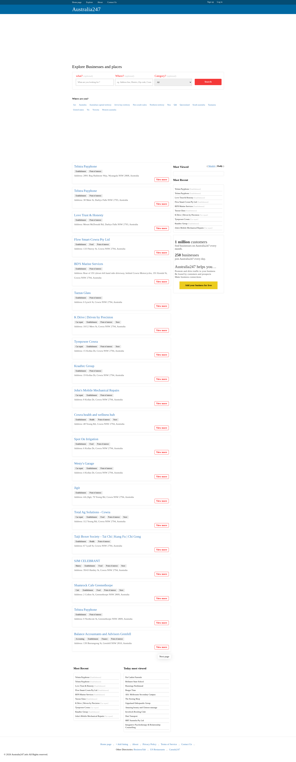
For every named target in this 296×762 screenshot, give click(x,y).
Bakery (78, 566)
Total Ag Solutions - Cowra (92, 512)
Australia (82, 105)
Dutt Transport (131, 716)
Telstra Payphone (85, 166)
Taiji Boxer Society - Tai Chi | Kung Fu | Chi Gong (107, 536)
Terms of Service (169, 744)
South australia (199, 105)
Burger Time (130, 690)
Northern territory (157, 105)
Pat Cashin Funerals (133, 677)
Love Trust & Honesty (88, 215)
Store (118, 322)
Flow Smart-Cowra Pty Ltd (92, 239)
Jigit (77, 488)
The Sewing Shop (132, 699)
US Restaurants (157, 749)
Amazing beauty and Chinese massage (141, 707)
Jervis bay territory (122, 105)
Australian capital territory (100, 105)
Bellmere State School (134, 681)
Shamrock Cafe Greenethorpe (93, 585)
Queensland (185, 105)
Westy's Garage (84, 463)
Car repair (79, 322)
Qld (175, 105)
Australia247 (86, 9)
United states (78, 110)
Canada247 (174, 749)
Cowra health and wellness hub (94, 415)
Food (91, 244)
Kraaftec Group (84, 366)
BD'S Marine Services (88, 264)
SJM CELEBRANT (87, 561)
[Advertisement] (148, 37)
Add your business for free (198, 285)
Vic (88, 110)
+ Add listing (122, 744)
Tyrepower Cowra (86, 341)
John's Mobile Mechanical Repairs (96, 390)
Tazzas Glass (82, 293)
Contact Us (112, 2)
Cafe (77, 590)
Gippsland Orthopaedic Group (137, 703)
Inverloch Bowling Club (135, 712)
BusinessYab (140, 749)
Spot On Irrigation (86, 439)
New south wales (140, 105)
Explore (89, 2)
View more (161, 179)
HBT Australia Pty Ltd (134, 720)
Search (208, 82)
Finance (104, 639)
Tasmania (212, 105)
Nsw (169, 105)
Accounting (80, 639)
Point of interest (95, 171)
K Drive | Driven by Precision (93, 317)
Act (74, 105)
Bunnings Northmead (134, 686)
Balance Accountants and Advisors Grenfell (102, 634)
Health (92, 420)
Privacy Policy (149, 744)
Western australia (109, 110)
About (100, 2)
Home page (77, 2)
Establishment (81, 171)
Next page (164, 656)
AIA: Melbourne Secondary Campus (140, 694)
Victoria (95, 110)
